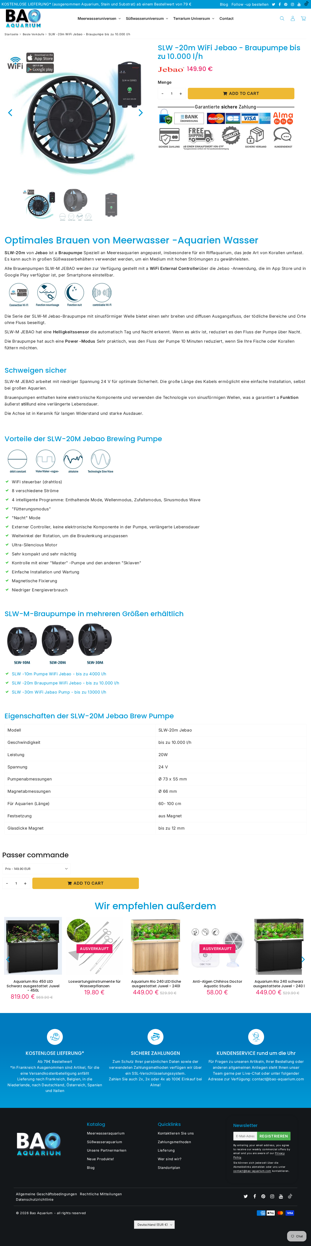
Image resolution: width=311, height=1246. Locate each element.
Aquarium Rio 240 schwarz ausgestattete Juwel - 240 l (279, 983)
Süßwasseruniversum (145, 18)
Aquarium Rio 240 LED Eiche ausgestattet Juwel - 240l (156, 983)
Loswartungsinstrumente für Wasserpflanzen (95, 983)
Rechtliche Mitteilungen (101, 1194)
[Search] (282, 18)
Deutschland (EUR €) (153, 1224)
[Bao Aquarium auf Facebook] (280, 4)
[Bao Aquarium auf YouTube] (300, 4)
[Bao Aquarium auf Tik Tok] (306, 4)
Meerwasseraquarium (106, 1133)
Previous (10, 112)
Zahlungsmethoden (174, 1142)
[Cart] (303, 18)
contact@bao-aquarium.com (252, 1171)
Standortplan (169, 1167)
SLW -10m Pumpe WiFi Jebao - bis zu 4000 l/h (59, 673)
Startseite (11, 34)
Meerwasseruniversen (97, 18)
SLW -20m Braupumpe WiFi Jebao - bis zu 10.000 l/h (65, 683)
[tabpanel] (39, 204)
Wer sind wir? (170, 1159)
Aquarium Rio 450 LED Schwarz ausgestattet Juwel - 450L (33, 986)
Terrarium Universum (192, 18)
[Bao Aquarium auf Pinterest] (286, 4)
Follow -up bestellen (250, 4)
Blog (224, 4)
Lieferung (166, 1150)
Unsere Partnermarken (107, 1150)
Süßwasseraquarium (104, 1142)
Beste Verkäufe (33, 34)
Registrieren (274, 1136)
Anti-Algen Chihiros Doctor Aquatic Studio (217, 983)
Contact (226, 18)
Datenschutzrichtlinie (35, 1199)
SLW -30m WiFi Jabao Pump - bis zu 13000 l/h (59, 692)
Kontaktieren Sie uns (176, 1133)
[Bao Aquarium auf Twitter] (274, 4)
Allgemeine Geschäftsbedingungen (46, 1194)
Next (140, 112)
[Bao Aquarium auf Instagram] (293, 4)
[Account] (293, 18)
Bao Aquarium (41, 1213)
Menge (165, 82)
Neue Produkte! (100, 1159)
